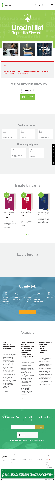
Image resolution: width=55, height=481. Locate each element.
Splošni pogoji (49, 467)
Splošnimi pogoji (23, 440)
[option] (10, 49)
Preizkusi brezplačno (27, 312)
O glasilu (3, 460)
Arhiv (27, 106)
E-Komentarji (49, 297)
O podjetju (48, 457)
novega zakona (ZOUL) (13, 473)
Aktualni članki (40, 457)
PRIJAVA (39, 427)
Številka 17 (27, 90)
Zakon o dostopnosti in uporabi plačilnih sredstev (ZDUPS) (27, 367)
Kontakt (48, 461)
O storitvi (30, 457)
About (47, 459)
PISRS (26, 74)
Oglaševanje (48, 465)
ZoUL (29, 71)
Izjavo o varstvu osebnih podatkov (36, 440)
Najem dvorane (13, 464)
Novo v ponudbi (23, 457)
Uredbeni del (29, 97)
